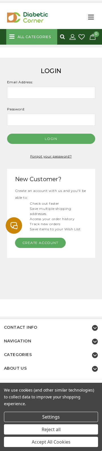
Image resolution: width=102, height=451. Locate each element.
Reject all (51, 429)
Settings (51, 417)
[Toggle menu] (89, 15)
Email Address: (20, 82)
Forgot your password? (51, 156)
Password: (16, 109)
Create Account (40, 243)
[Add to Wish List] (82, 37)
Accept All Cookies (51, 442)
